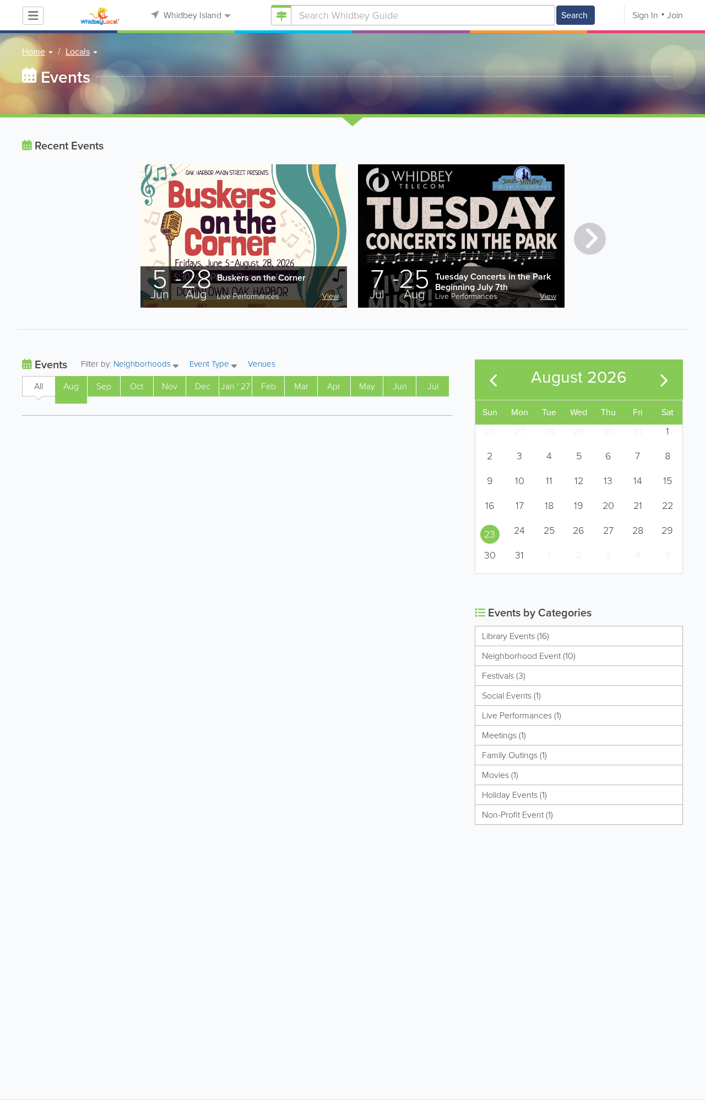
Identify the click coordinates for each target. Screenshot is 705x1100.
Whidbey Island (191, 15)
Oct (136, 386)
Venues (261, 363)
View (330, 296)
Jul (432, 386)
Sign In (645, 15)
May (367, 386)
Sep (103, 386)
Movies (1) (500, 775)
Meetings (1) (504, 735)
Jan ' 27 (235, 386)
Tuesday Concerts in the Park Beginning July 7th (493, 281)
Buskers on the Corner (261, 277)
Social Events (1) (511, 695)
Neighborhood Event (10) (529, 656)
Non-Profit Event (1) (517, 814)
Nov (169, 386)
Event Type (210, 364)
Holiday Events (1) (514, 794)
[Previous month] (493, 379)
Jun (400, 386)
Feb (268, 386)
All (38, 386)
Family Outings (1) (514, 755)
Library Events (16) (515, 636)
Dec (202, 386)
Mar (301, 386)
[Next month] (664, 379)
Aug (71, 386)
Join (675, 15)
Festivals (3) (503, 675)
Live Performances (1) (521, 715)
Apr (333, 386)
